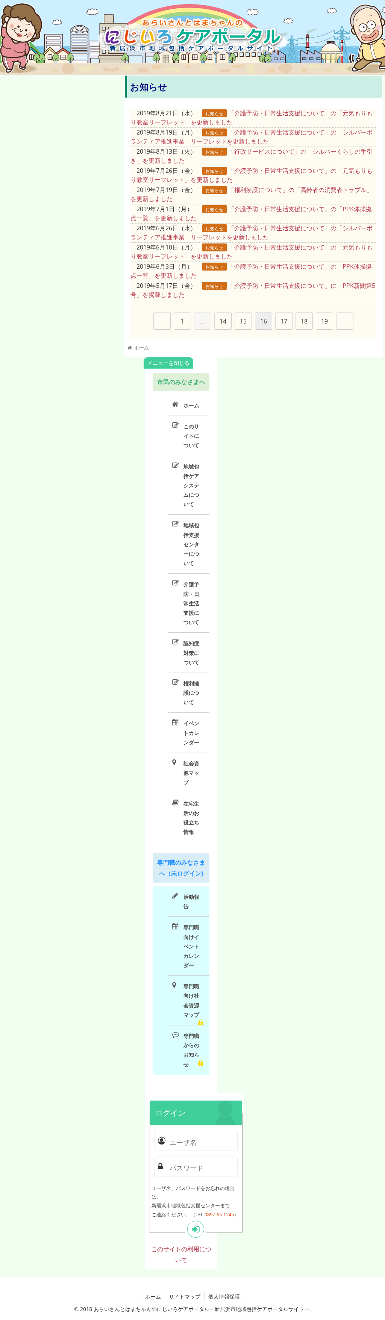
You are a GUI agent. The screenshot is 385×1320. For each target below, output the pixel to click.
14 (223, 321)
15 (243, 321)
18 (304, 321)
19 (324, 321)
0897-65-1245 (219, 1214)
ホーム (153, 1296)
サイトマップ (184, 1296)
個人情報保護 (224, 1296)
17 (283, 321)
